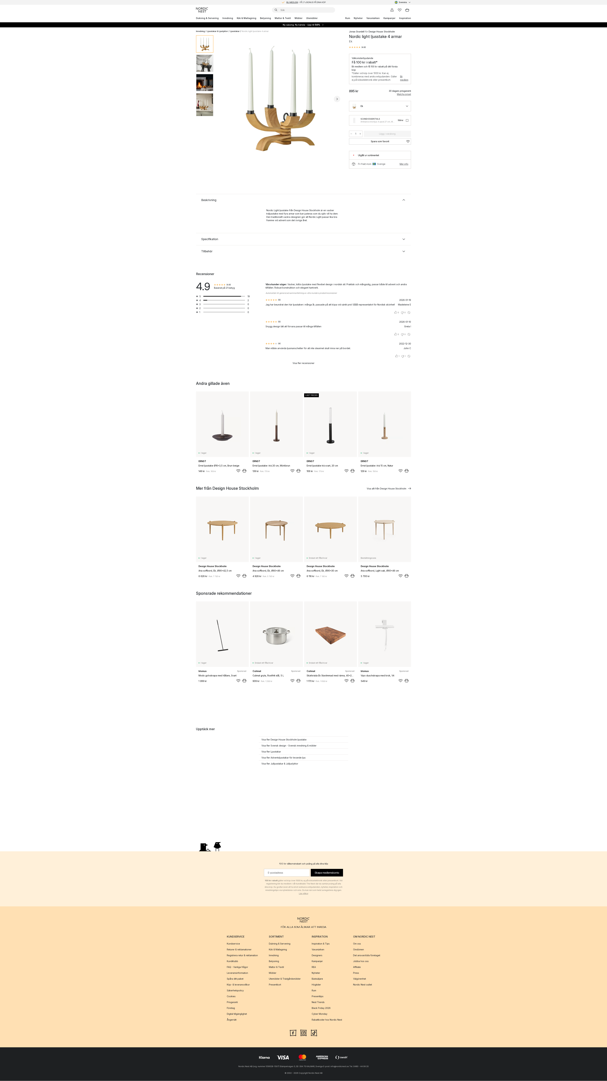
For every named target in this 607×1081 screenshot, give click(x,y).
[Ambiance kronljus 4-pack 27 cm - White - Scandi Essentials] (354, 120)
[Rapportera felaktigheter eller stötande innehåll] (409, 312)
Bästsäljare (317, 978)
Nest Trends (318, 1002)
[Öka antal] (360, 134)
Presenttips (317, 996)
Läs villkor (303, 893)
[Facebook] (293, 1032)
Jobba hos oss (361, 961)
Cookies (231, 996)
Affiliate (357, 967)
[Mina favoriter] (399, 10)
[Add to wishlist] (238, 471)
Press (356, 973)
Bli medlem (404, 78)
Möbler (298, 18)
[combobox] (403, 2)
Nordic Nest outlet (362, 984)
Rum (347, 18)
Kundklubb (232, 961)
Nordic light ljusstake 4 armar (255, 31)
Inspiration (405, 18)
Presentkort (275, 984)
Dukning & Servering (207, 18)
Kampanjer (389, 18)
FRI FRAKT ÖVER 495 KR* (306, 2)
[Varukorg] (407, 10)
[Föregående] (224, 99)
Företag (231, 1008)
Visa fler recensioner (303, 363)
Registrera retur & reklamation (242, 955)
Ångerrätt (231, 1019)
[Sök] (276, 10)
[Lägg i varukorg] (244, 470)
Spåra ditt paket (235, 978)
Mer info (404, 164)
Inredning (227, 18)
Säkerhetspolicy (235, 990)
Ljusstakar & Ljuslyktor (217, 31)
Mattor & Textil (283, 18)
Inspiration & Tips (321, 943)
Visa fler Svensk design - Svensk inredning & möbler (288, 745)
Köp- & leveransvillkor (238, 984)
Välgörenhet (359, 978)
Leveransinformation (237, 973)
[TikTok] (314, 1032)
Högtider (316, 984)
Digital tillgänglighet (237, 1014)
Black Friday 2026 (321, 1008)
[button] (357, 47)
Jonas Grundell (356, 31)
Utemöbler (312, 18)
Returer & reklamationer (239, 949)
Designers (317, 955)
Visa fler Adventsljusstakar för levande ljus (283, 757)
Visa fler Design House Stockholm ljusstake (284, 739)
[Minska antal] (351, 134)
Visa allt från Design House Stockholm (386, 488)
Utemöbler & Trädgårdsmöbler (285, 978)
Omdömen (358, 949)
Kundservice (233, 943)
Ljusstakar (235, 31)
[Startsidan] (202, 9)
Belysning (265, 18)
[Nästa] (337, 99)
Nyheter (358, 18)
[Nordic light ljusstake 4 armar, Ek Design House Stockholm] (280, 98)
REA (314, 967)
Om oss (357, 943)
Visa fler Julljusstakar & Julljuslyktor (279, 763)
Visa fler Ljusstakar (271, 751)
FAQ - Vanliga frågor (237, 967)
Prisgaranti (232, 1002)
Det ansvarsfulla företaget (366, 955)
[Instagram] (303, 1032)
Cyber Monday (319, 1014)
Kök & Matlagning (246, 18)
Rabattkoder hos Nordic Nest (327, 1019)
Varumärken (373, 18)
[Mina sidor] (392, 10)
